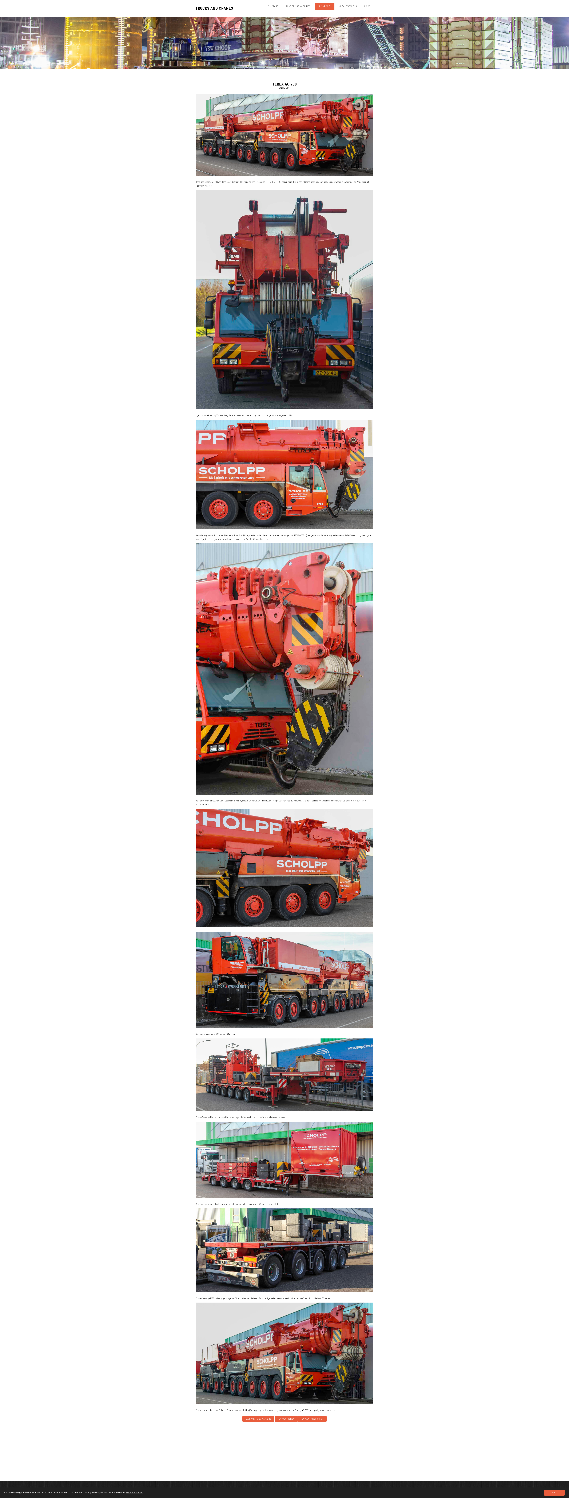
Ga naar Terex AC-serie (258, 1418)
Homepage (272, 6)
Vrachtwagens (348, 6)
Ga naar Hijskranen (312, 1418)
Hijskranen (324, 6)
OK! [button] (554, 1492)
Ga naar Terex (286, 1418)
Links (367, 6)
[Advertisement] (284, 1445)
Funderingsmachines (298, 6)
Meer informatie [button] (134, 1492)
